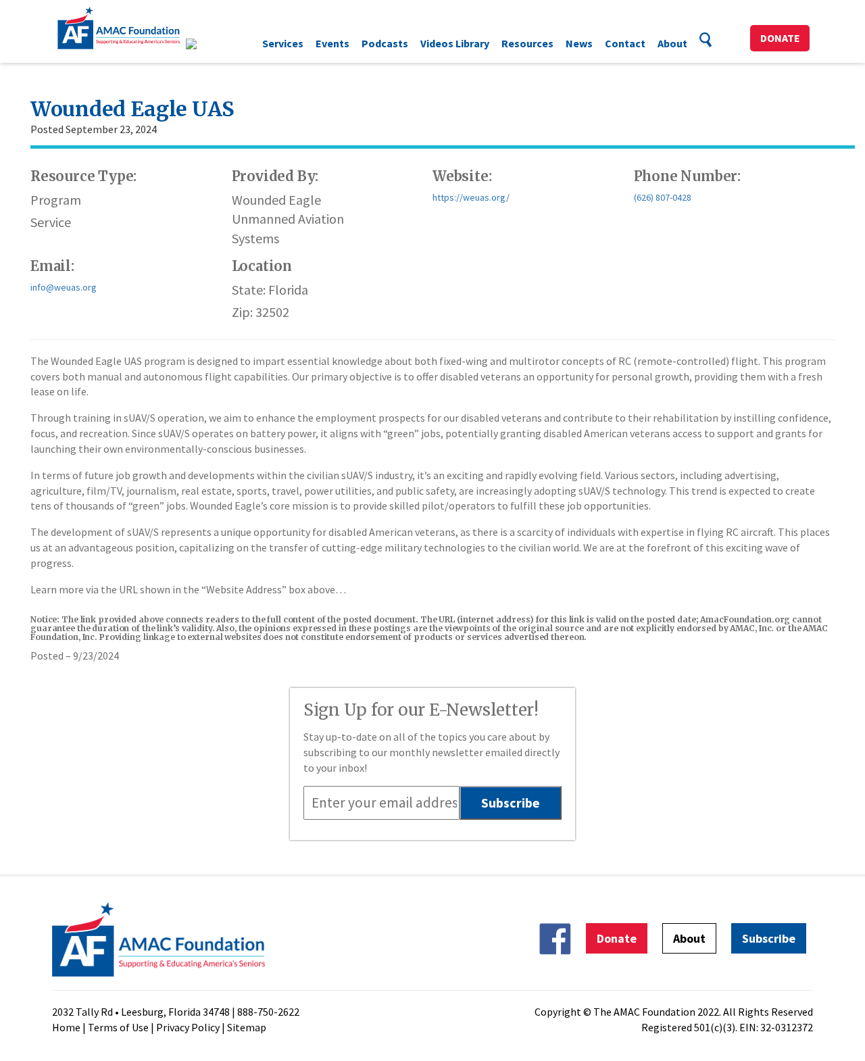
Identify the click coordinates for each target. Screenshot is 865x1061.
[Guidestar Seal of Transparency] (208, 44)
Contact (625, 43)
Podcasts (385, 43)
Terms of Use (118, 1027)
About (672, 43)
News (579, 43)
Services (282, 43)
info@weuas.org (63, 287)
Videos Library (454, 43)
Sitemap (246, 1027)
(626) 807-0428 (662, 197)
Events (332, 43)
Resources (527, 43)
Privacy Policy (188, 1027)
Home (66, 1027)
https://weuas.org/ (471, 197)
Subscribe (768, 938)
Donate (780, 38)
